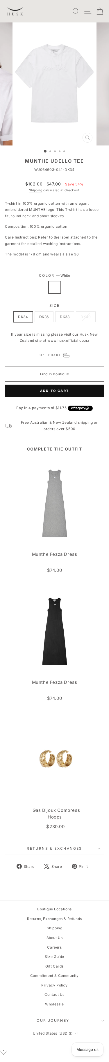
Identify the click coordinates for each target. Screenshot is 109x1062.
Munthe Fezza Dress (54, 554)
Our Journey (53, 1020)
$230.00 (55, 826)
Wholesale (54, 1004)
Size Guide (54, 956)
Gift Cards (54, 966)
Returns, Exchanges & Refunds (54, 918)
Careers (54, 947)
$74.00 (54, 570)
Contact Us (54, 994)
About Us (55, 937)
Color (54, 275)
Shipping (35, 190)
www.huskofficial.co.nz (68, 340)
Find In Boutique (54, 374)
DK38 (64, 317)
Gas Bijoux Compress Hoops (56, 814)
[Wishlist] (3, 1052)
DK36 (44, 317)
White (54, 287)
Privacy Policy (54, 985)
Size (54, 305)
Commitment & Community (54, 975)
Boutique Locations (54, 909)
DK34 (23, 317)
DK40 (86, 317)
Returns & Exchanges (54, 848)
